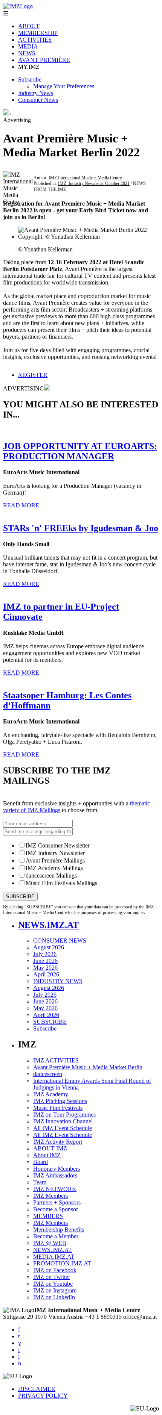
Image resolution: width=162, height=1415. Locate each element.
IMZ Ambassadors (55, 1175)
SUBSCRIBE (50, 1021)
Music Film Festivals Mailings (61, 883)
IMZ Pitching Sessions (60, 1101)
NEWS (26, 53)
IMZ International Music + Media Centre (85, 177)
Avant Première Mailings (55, 860)
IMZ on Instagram (54, 1290)
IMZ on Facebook (54, 1270)
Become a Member (55, 1236)
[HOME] (6, 113)
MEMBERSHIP (38, 33)
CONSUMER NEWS (59, 940)
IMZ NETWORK (54, 1189)
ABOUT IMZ (50, 1148)
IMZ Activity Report (57, 1141)
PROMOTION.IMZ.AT (62, 1263)
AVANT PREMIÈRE (44, 60)
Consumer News (38, 100)
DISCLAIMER (36, 1389)
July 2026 (45, 954)
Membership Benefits (58, 1229)
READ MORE (21, 505)
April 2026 (46, 974)
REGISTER (32, 375)
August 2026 (48, 947)
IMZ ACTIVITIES (56, 1060)
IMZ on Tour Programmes (64, 1114)
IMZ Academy (50, 1094)
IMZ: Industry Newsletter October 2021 (94, 183)
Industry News (35, 93)
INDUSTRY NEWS (58, 981)
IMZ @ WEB (49, 1243)
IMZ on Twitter (51, 1277)
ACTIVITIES (35, 39)
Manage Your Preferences (63, 86)
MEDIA (28, 46)
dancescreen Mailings (51, 875)
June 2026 (45, 961)
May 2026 (45, 967)
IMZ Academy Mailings (54, 868)
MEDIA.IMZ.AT (54, 1256)
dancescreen (47, 1074)
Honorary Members (56, 1168)
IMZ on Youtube (53, 1283)
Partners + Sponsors (57, 1202)
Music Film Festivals (58, 1108)
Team (39, 1182)
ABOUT (29, 26)
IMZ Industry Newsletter (55, 853)
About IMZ (47, 1155)
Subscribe (29, 79)
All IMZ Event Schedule (62, 1128)
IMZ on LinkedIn (54, 1297)
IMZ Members (50, 1196)
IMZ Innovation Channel (63, 1121)
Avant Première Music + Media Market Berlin (87, 1067)
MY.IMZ (29, 67)
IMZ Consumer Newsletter (58, 845)
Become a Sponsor (55, 1209)
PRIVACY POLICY (43, 1395)
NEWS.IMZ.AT (48, 925)
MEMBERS (48, 1216)
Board (40, 1162)
